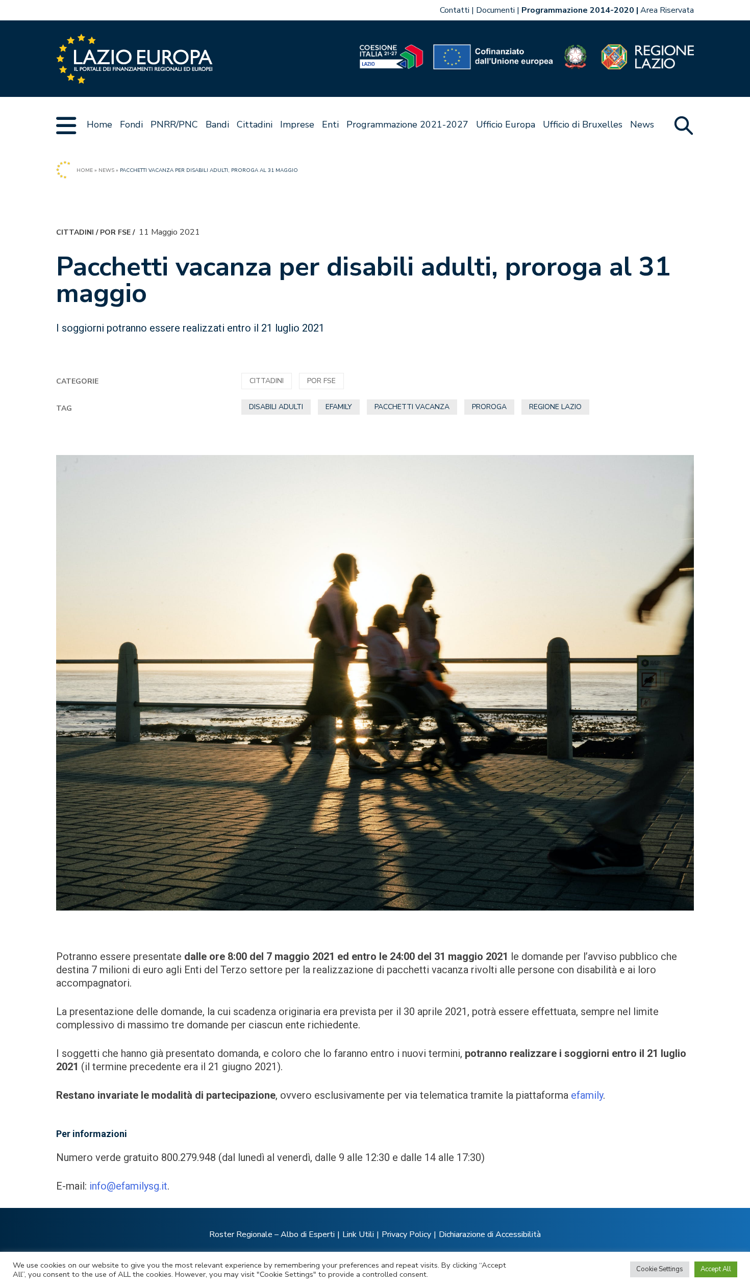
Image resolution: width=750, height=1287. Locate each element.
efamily (339, 407)
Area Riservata (667, 10)
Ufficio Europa (505, 124)
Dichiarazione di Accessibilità (490, 1234)
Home (99, 124)
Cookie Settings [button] (659, 1269)
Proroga (489, 407)
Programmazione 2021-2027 (407, 124)
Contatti (454, 10)
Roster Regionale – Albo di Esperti (272, 1234)
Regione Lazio (555, 407)
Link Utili (358, 1234)
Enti (330, 124)
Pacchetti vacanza (411, 407)
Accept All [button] (716, 1269)
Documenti (495, 10)
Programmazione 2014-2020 (577, 10)
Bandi (217, 124)
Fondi (131, 124)
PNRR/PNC (174, 124)
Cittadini (254, 124)
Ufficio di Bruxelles (582, 124)
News (642, 124)
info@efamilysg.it (128, 1186)
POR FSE (115, 232)
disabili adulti (276, 407)
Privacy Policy (406, 1234)
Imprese (297, 124)
